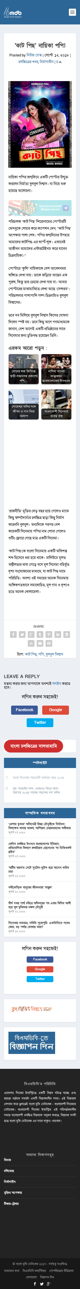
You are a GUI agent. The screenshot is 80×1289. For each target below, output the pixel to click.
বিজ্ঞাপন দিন (47, 1277)
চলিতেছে (9, 1171)
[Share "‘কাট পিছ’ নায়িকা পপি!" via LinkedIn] (57, 634)
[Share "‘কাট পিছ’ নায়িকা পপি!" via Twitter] (22, 634)
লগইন (56, 683)
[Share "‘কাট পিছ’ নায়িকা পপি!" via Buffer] (66, 634)
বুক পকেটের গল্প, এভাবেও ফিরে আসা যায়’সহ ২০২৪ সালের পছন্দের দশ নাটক (36, 790)
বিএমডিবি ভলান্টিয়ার (34, 1271)
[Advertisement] (40, 466)
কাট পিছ (31, 654)
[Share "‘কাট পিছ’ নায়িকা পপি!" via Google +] (31, 634)
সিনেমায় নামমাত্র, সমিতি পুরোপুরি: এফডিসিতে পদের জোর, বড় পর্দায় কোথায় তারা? (39, 925)
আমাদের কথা (11, 1271)
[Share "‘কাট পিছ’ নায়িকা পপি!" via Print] (48, 643)
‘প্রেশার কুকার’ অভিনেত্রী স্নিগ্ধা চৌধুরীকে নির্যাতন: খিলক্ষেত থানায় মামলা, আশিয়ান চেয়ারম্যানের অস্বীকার (39, 826)
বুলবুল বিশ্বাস (54, 654)
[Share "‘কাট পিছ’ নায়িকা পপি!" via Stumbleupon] (31, 643)
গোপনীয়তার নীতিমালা (61, 1271)
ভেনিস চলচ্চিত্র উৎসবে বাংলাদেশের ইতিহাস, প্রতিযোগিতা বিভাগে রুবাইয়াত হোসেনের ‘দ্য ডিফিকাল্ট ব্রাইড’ (39, 848)
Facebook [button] (24, 709)
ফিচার (7, 1160)
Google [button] (55, 709)
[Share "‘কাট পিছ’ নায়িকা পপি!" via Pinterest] (48, 634)
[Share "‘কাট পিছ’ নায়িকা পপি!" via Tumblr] (40, 634)
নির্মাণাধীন (47, 61)
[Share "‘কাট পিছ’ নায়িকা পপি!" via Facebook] (13, 634)
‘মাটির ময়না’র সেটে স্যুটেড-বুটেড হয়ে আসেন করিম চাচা (38, 870)
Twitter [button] (40, 722)
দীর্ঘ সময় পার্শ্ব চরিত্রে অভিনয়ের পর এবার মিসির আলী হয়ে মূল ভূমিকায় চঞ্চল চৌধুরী (39, 905)
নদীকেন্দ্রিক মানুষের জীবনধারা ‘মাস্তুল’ (30, 887)
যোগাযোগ (31, 1277)
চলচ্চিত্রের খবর (28, 61)
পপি (41, 654)
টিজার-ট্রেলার (11, 1204)
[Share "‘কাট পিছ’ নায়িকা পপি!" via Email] (40, 643)
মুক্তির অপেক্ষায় (13, 1193)
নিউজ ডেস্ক (34, 55)
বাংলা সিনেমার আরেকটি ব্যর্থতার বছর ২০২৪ (38, 778)
